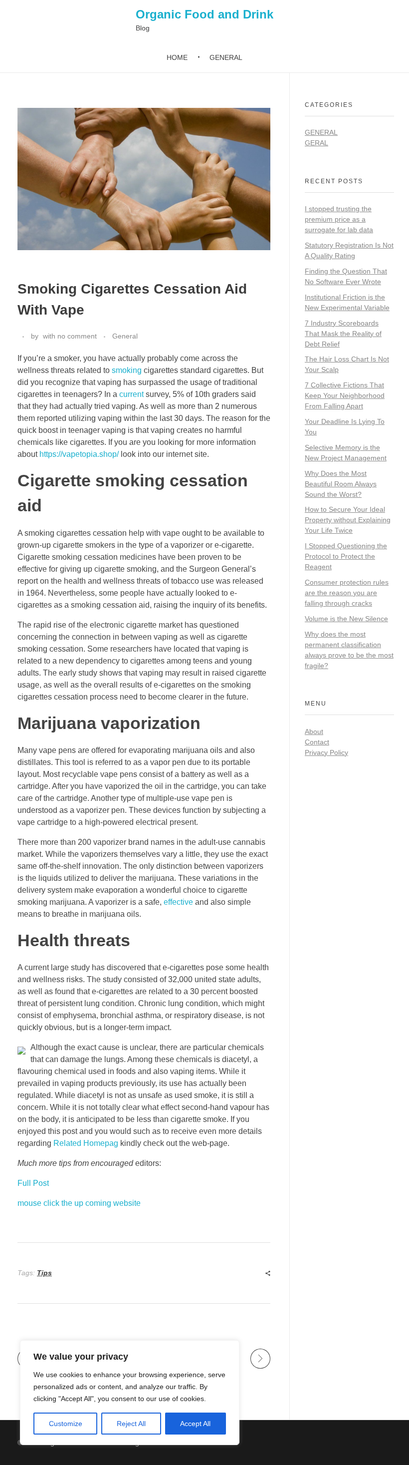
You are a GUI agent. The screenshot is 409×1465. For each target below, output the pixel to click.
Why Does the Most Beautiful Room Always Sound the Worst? (341, 483)
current (131, 394)
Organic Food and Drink (204, 14)
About (314, 731)
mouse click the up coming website (79, 1203)
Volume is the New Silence (346, 619)
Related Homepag (85, 1143)
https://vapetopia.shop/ (79, 454)
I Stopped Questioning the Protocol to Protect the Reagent (346, 556)
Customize (65, 1424)
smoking (127, 370)
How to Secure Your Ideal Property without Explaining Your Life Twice (348, 519)
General (125, 336)
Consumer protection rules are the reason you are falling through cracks (347, 592)
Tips (44, 1273)
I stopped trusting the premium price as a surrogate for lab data (339, 219)
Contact (317, 742)
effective (178, 902)
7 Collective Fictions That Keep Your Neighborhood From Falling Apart (345, 395)
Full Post (33, 1183)
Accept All (195, 1424)
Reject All (131, 1424)
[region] (129, 1392)
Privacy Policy (326, 752)
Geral (316, 143)
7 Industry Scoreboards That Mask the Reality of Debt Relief (343, 333)
